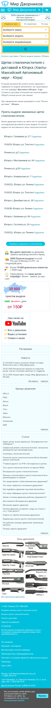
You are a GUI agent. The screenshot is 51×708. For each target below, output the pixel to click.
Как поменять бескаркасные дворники (20, 501)
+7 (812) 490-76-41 (17, 682)
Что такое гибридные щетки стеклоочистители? (24, 493)
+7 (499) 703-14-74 (8, 676)
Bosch (5, 405)
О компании (6, 626)
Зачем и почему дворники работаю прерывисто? (25, 497)
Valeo (5, 413)
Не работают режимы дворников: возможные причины (23, 524)
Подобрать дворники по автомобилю (25, 244)
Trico (5, 409)
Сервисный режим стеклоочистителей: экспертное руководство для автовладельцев (25, 449)
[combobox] (25, 30)
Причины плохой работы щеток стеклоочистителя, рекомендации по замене (25, 476)
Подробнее (36, 136)
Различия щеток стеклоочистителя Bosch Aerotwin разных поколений (25, 458)
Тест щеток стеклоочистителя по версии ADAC (23, 467)
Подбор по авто (11, 24)
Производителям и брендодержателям (17, 654)
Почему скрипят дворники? (15, 529)
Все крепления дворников (12, 597)
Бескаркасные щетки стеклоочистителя (20, 471)
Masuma (6, 417)
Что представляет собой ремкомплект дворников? (25, 481)
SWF (5, 425)
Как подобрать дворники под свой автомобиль (23, 489)
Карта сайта (6, 666)
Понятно (42, 696)
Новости (25, 358)
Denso (5, 401)
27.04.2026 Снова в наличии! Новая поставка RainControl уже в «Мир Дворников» (23, 364)
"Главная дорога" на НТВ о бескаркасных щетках (25, 464)
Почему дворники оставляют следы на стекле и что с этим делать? (24, 510)
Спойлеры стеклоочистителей (16, 454)
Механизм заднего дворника (15, 505)
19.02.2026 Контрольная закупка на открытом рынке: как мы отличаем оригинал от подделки (24, 370)
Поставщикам (7, 642)
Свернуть (44, 381)
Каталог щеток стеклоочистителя (15, 614)
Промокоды (6, 662)
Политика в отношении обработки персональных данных (24, 658)
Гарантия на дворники (10, 622)
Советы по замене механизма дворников (21, 515)
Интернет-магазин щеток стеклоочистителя (19, 610)
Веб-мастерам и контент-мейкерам (15, 650)
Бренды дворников (25, 388)
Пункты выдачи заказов (30, 56)
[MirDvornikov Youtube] (25, 328)
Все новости (33, 381)
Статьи (25, 437)
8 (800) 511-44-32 (28, 686)
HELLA (6, 393)
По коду (44, 24)
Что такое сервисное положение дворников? (23, 485)
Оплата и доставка (9, 618)
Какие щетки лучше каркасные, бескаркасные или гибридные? (25, 443)
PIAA (5, 397)
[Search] (25, 49)
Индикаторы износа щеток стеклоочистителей (23, 519)
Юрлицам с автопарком (11, 646)
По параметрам (30, 24)
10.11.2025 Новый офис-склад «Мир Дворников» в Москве (25, 376)
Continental (8, 421)
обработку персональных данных (16, 699)
